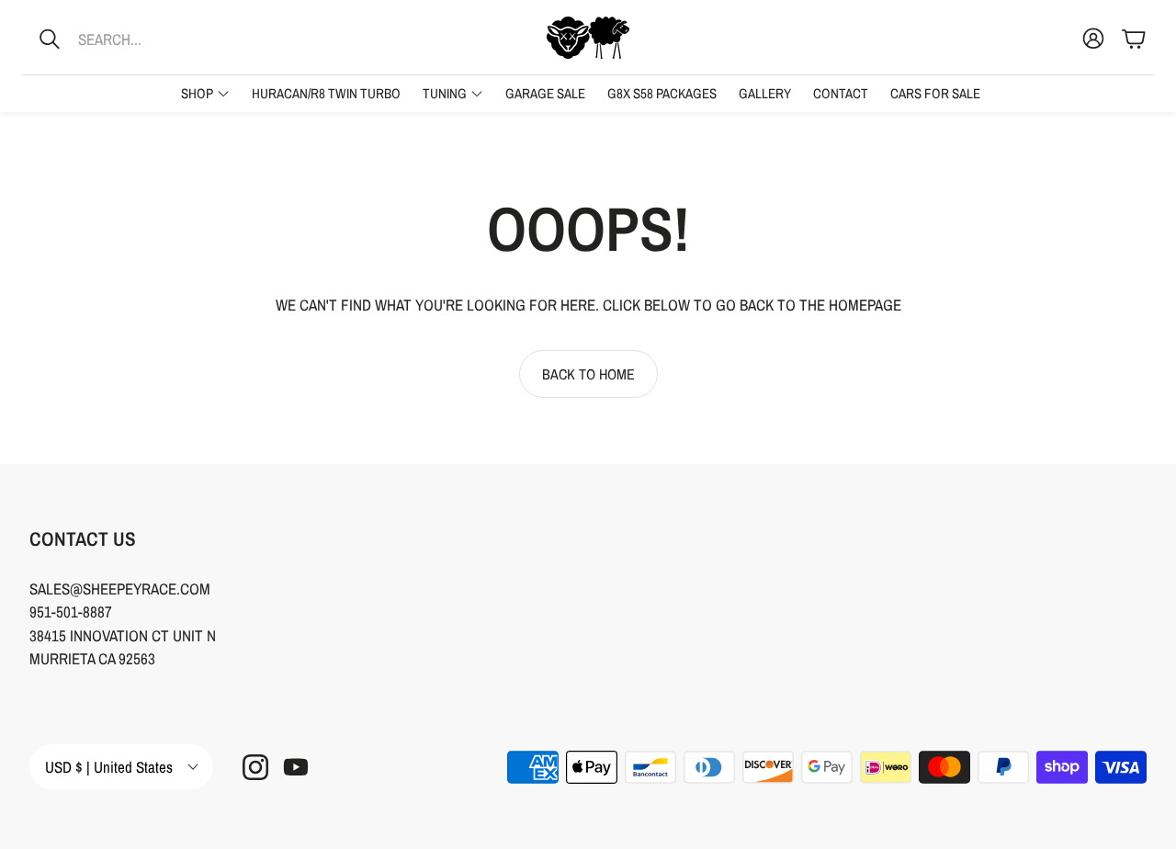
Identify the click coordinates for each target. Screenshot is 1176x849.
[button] (142, 39)
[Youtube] (296, 767)
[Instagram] (255, 767)
